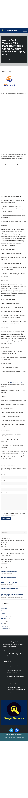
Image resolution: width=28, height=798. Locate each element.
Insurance (3, 621)
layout (2, 623)
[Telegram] (11, 730)
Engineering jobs (5, 616)
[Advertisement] (14, 14)
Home (5, 737)
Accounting (4, 608)
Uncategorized (4, 628)
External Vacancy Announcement (9, 544)
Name (3, 474)
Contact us (17, 739)
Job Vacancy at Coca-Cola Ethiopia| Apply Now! (12, 540)
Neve (7, 734)
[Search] (25, 532)
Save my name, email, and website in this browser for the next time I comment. (13, 514)
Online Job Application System (17, 382)
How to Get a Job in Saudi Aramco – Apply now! (12, 549)
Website (3, 486)
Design (3, 613)
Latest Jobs (12, 737)
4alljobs (5, 59)
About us (10, 739)
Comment (4, 493)
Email (3, 480)
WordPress (19, 734)
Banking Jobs (4, 611)
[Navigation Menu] (25, 30)
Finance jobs (4, 618)
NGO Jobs (3, 626)
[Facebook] (17, 730)
